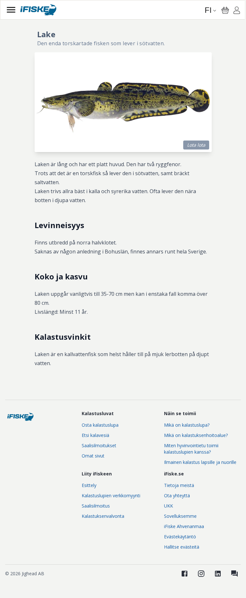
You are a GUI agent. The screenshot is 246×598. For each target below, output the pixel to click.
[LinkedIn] (217, 573)
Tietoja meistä (179, 485)
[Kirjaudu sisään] (237, 11)
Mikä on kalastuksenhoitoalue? (196, 435)
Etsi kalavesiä (95, 435)
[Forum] (234, 573)
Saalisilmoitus (96, 506)
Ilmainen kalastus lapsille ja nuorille (200, 462)
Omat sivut (93, 456)
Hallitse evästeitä (181, 547)
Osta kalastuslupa (100, 425)
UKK (168, 506)
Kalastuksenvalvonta (103, 516)
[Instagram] (201, 573)
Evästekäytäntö (180, 537)
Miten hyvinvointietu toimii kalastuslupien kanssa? (191, 448)
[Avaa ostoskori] (225, 10)
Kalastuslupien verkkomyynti (111, 495)
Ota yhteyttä (177, 495)
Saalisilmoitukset (99, 445)
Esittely (89, 485)
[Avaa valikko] (11, 9)
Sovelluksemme (180, 516)
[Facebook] (184, 573)
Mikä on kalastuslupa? (186, 425)
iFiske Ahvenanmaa (184, 526)
